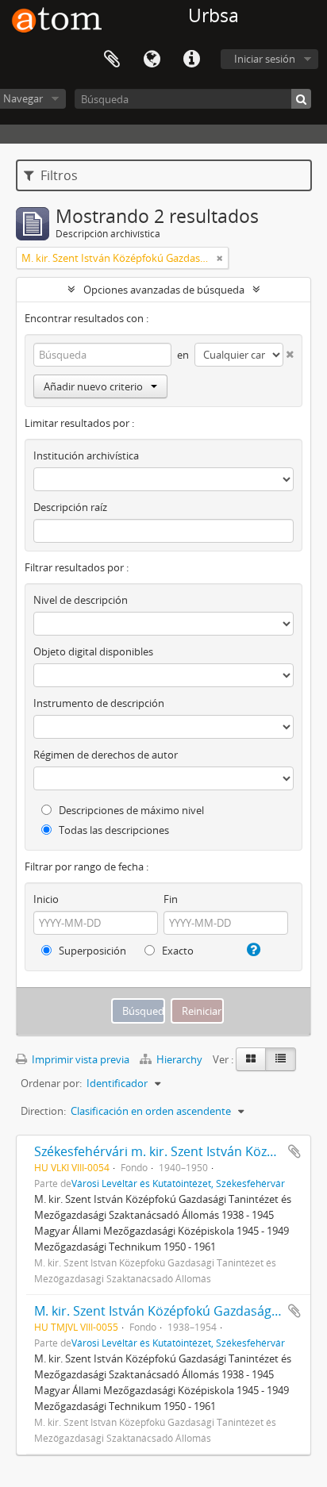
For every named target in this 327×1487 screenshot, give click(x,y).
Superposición (91, 950)
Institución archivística (86, 455)
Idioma (151, 59)
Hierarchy (179, 1059)
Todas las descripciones (112, 830)
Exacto (177, 950)
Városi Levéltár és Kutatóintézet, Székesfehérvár (178, 1183)
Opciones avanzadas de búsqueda (163, 289)
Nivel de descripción (80, 600)
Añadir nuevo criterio (93, 386)
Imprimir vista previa (79, 1059)
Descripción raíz (70, 507)
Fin (171, 899)
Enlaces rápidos (191, 59)
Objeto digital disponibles (93, 651)
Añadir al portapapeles (294, 1151)
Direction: (43, 1111)
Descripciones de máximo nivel (130, 810)
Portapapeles (112, 59)
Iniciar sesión (264, 59)
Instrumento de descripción (98, 703)
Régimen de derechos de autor (105, 754)
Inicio (46, 899)
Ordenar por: (51, 1083)
